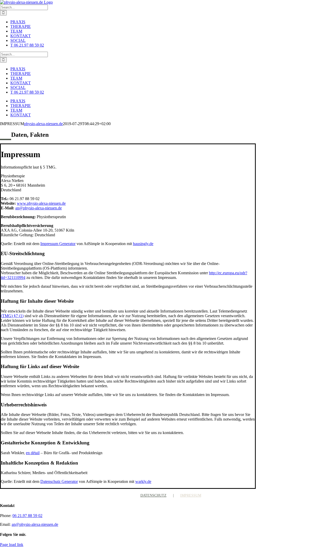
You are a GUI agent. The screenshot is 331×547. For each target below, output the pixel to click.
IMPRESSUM (190, 495)
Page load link (11, 544)
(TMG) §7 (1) (12, 316)
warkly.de (143, 481)
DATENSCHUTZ (153, 495)
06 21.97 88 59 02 (27, 515)
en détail (33, 453)
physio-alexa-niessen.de (43, 123)
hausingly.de (143, 243)
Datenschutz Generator (59, 481)
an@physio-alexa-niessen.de (38, 208)
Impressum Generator (58, 243)
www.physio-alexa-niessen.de (41, 203)
